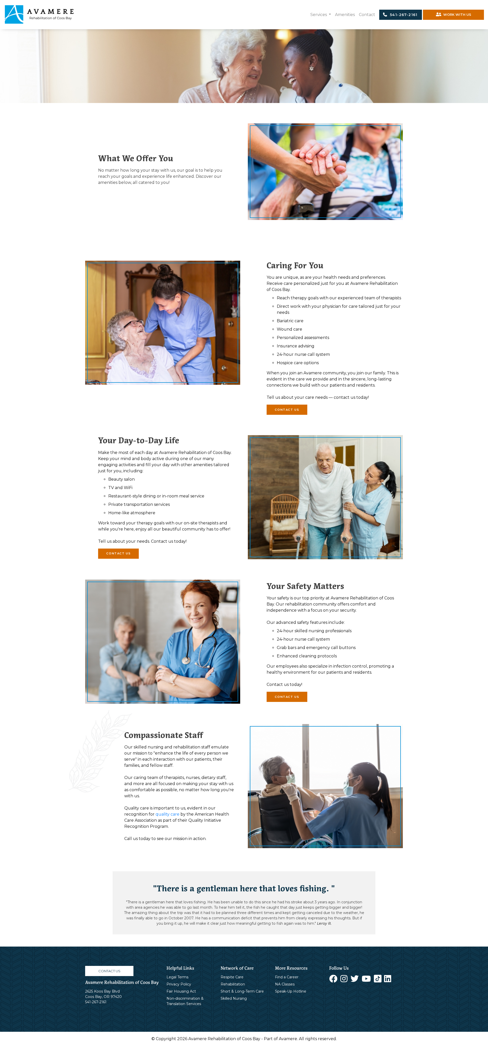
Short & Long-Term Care (242, 991)
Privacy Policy (178, 984)
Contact (367, 14)
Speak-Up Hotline (290, 991)
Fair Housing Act (181, 991)
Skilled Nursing (234, 998)
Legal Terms (177, 977)
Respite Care (232, 977)
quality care (167, 814)
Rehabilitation (233, 984)
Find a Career (286, 977)
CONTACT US (287, 409)
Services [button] (319, 14)
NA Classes (285, 984)
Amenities (345, 14)
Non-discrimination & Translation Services (185, 1001)
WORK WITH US (456, 15)
